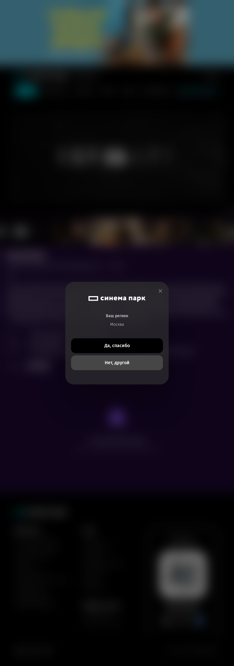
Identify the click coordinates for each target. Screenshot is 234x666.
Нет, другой (117, 362)
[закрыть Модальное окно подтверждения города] (160, 291)
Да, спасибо (117, 345)
